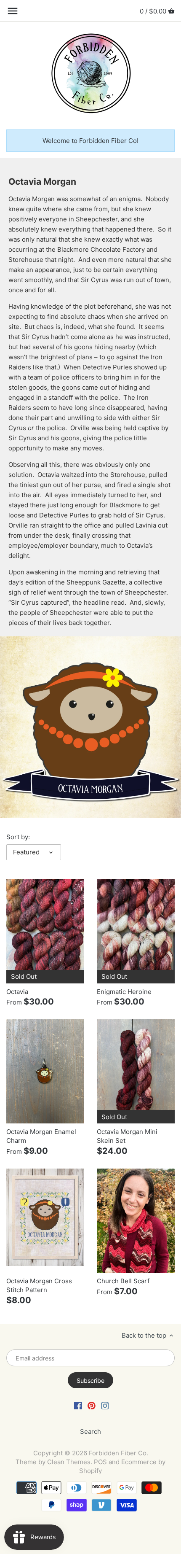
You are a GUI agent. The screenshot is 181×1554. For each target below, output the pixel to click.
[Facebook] (78, 1404)
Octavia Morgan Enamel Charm (41, 1136)
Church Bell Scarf (123, 1281)
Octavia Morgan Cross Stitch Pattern (39, 1285)
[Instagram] (105, 1404)
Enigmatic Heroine (124, 992)
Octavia (17, 992)
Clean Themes (68, 1462)
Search (90, 1431)
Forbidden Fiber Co (117, 1453)
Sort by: (18, 837)
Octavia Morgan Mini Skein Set (127, 1136)
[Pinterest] (92, 1404)
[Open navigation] (12, 11)
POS (100, 1462)
